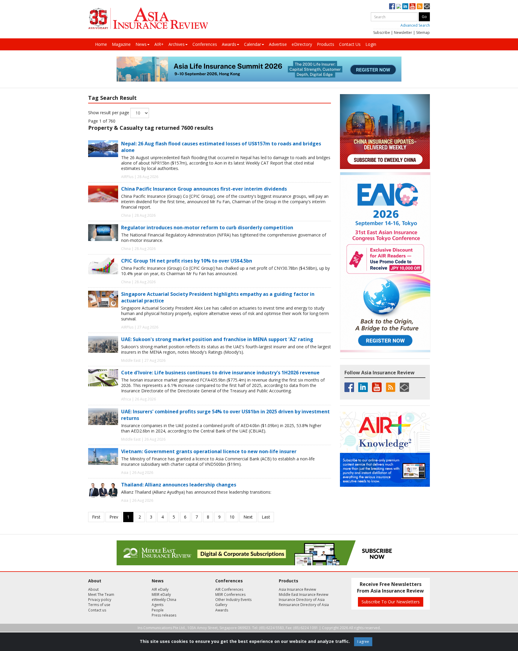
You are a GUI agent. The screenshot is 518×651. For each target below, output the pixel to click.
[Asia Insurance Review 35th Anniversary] (148, 18)
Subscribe (381, 32)
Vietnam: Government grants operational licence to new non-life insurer (208, 451)
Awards (229, 44)
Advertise (278, 44)
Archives (176, 44)
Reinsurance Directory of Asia (304, 604)
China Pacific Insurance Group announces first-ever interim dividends (204, 189)
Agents (157, 604)
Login (370, 44)
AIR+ (159, 44)
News (141, 44)
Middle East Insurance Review (303, 594)
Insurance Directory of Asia (302, 599)
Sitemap (423, 32)
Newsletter (403, 32)
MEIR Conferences (230, 594)
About (93, 589)
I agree (363, 641)
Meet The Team (101, 594)
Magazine (121, 44)
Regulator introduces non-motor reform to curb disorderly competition (207, 227)
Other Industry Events (233, 599)
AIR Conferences (229, 589)
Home (101, 44)
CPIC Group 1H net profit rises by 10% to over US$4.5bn (186, 260)
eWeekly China (164, 599)
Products (325, 44)
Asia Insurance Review (297, 589)
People (158, 610)
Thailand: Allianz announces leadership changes (178, 484)
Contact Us (350, 44)
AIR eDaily (160, 589)
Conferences (204, 44)
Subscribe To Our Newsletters (391, 602)
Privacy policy (99, 599)
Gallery (221, 604)
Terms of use (99, 604)
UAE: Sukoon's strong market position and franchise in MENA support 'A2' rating (217, 339)
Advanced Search (415, 25)
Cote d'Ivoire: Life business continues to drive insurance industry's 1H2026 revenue (220, 372)
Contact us (97, 610)
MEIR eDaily (161, 594)
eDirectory (302, 44)
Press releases (164, 615)
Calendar (252, 44)
